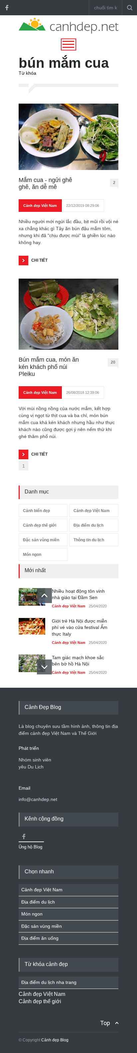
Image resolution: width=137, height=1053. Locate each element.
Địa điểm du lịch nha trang (48, 982)
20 (113, 362)
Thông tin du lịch (88, 540)
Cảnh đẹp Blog (54, 1040)
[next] (44, 666)
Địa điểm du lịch (88, 525)
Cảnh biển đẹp (36, 510)
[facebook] (7, 8)
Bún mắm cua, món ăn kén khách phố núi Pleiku (49, 366)
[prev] (44, 595)
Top (105, 1022)
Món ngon (32, 554)
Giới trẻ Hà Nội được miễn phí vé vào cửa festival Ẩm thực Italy (79, 627)
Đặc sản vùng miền (41, 540)
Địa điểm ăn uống (40, 938)
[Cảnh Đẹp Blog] (68, 32)
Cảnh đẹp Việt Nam (40, 206)
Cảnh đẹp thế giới (39, 525)
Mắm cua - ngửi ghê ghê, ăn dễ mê (45, 184)
